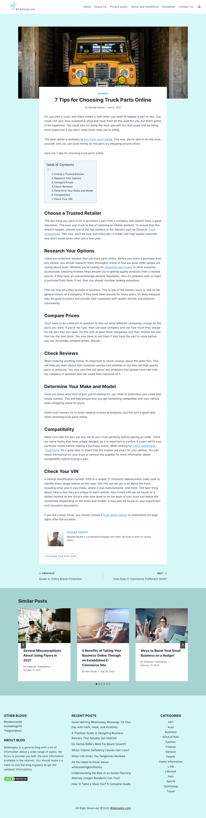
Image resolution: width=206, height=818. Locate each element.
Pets (171, 776)
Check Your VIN (63, 199)
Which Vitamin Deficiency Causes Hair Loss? (100, 750)
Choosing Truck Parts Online (61, 556)
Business (103, 93)
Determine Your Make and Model (73, 190)
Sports (170, 781)
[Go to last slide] (23, 645)
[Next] (182, 645)
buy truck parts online (98, 139)
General (171, 751)
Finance (171, 746)
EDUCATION (171, 737)
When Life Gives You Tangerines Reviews (98, 756)
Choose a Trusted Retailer (69, 174)
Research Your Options (67, 178)
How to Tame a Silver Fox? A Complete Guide (101, 784)
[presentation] (44, 625)
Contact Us (186, 6)
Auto (171, 727)
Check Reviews (63, 186)
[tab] (96, 684)
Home (87, 6)
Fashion (171, 742)
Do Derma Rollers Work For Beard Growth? (99, 744)
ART (170, 722)
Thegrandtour (13, 730)
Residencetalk (13, 721)
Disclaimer (168, 6)
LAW (171, 766)
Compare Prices (63, 182)
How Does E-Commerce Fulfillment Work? (140, 576)
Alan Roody (91, 671)
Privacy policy (118, 6)
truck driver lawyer (115, 515)
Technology (170, 786)
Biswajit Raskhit (97, 107)
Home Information (170, 761)
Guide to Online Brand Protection (60, 576)
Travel (171, 791)
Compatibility (62, 194)
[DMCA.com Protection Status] (35, 778)
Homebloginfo (13, 726)
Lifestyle (170, 771)
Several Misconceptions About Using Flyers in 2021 (42, 655)
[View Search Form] (199, 7)
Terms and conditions (145, 6)
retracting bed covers (118, 267)
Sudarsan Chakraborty (38, 666)
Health (170, 756)
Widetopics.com (120, 808)
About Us (100, 6)
